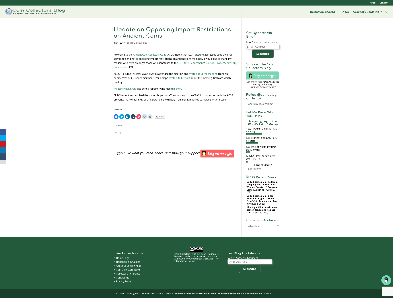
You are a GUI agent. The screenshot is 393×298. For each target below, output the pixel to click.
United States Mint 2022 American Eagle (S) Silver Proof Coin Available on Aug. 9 (262, 199)
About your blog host (128, 265)
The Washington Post (125, 88)
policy (144, 42)
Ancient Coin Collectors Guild (149, 54)
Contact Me (122, 277)
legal (138, 42)
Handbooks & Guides (322, 12)
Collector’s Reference (366, 12)
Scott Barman (208, 253)
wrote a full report (179, 78)
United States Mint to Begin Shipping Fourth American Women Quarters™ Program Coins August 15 (262, 185)
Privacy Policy (123, 281)
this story (176, 88)
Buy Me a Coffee (254, 81)
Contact (383, 3)
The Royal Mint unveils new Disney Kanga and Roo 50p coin (262, 210)
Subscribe (262, 54)
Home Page (122, 258)
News (345, 12)
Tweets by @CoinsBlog (259, 104)
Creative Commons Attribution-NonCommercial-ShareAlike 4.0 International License (196, 259)
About (373, 3)
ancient (130, 42)
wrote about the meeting (203, 73)
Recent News (266, 177)
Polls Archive (254, 168)
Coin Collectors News (128, 269)
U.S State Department (191, 63)
